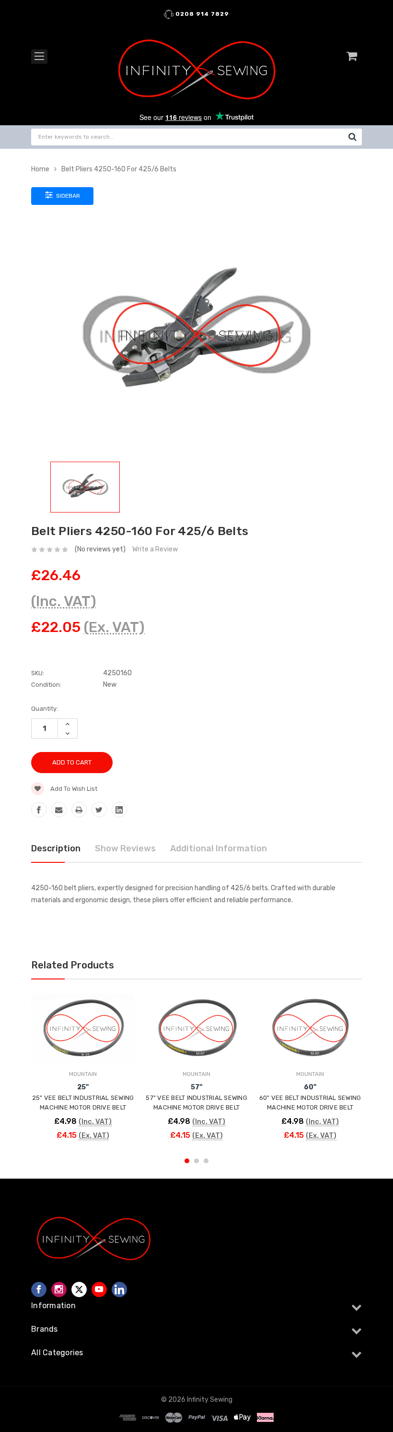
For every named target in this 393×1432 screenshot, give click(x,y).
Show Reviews (125, 848)
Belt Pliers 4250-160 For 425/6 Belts (118, 169)
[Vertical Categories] (39, 56)
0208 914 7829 (201, 14)
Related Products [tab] (72, 965)
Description (56, 848)
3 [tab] (206, 1160)
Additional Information (218, 848)
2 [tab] (196, 1160)
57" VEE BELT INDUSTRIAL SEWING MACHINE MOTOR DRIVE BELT (196, 1102)
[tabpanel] (83, 1069)
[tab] (196, 912)
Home (40, 169)
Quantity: (44, 708)
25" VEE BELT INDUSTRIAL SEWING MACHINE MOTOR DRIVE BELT (83, 1102)
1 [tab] (187, 1160)
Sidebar (67, 195)
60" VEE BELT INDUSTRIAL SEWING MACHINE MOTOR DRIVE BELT (310, 1102)
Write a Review (155, 549)
